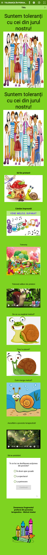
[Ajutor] (39, 2)
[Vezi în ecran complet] (38, 305)
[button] (23, 471)
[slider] (20, 305)
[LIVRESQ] (29, 2)
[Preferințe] (34, 2)
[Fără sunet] (30, 305)
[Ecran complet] (44, 2)
